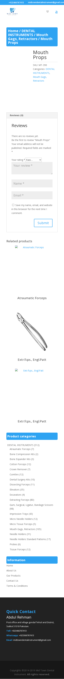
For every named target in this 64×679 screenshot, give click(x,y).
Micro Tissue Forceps (21, 524)
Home (13, 31)
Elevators (15, 489)
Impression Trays (19, 513)
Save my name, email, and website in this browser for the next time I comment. (31, 209)
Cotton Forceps (18, 464)
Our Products (13, 575)
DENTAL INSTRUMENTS (21, 33)
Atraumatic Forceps (20, 449)
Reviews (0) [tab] (16, 115)
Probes (13, 544)
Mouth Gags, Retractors (28, 36)
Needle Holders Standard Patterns (28, 539)
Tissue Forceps (18, 549)
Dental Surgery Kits (20, 479)
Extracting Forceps (19, 499)
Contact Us (12, 580)
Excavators (15, 494)
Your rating (18, 159)
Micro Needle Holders (21, 518)
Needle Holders (18, 534)
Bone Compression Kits (22, 454)
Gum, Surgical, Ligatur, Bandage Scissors (31, 504)
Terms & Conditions (17, 585)
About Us (11, 570)
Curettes (14, 474)
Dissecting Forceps (20, 484)
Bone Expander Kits (20, 459)
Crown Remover (18, 469)
